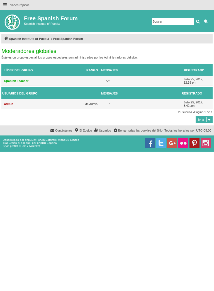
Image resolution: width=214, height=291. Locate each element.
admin (8, 104)
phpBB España (47, 142)
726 (107, 81)
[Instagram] (206, 143)
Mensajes (109, 70)
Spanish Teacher (16, 81)
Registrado (194, 70)
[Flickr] (183, 143)
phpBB (29, 139)
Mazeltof (34, 145)
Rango (92, 70)
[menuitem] (137, 130)
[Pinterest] (194, 143)
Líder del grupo (18, 70)
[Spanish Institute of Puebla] (12, 21)
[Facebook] (150, 143)
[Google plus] (172, 143)
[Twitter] (161, 143)
